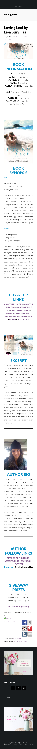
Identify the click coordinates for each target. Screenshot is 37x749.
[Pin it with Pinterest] (29, 628)
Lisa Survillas (17, 641)
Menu (20, 6)
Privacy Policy (9, 697)
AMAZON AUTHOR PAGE (18, 558)
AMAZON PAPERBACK (20, 310)
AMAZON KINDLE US (13, 304)
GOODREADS (23, 319)
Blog (20, 639)
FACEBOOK (26, 561)
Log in (31, 744)
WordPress (23, 744)
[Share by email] (29, 634)
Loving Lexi (26, 641)
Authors (16, 639)
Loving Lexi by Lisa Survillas (16, 29)
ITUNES (12, 319)
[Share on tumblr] (24, 634)
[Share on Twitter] (29, 622)
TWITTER (18, 564)
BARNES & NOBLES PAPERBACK (18, 316)
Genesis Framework (11, 744)
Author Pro (21, 742)
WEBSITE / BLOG (12, 561)
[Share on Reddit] (24, 628)
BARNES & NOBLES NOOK (17, 313)
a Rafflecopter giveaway (18, 606)
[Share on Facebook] (24, 622)
